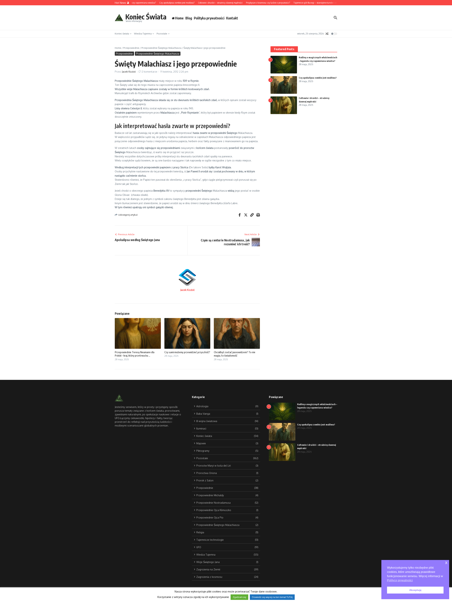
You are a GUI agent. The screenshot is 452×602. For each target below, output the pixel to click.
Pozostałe (162, 33)
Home (118, 47)
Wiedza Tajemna (143, 33)
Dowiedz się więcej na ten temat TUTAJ (272, 597)
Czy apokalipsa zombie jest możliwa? (318, 77)
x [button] (446, 562)
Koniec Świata (145, 16)
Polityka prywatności (209, 18)
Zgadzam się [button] (239, 597)
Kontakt (232, 18)
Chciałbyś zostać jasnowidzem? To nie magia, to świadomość (234, 354)
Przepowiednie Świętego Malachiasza (161, 47)
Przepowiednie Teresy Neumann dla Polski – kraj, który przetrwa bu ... (134, 354)
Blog (188, 18)
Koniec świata (122, 33)
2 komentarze (149, 71)
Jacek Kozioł (129, 71)
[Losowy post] (327, 33)
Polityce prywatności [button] (400, 580)
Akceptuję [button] (415, 590)
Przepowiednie (131, 47)
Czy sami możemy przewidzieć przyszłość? (187, 352)
